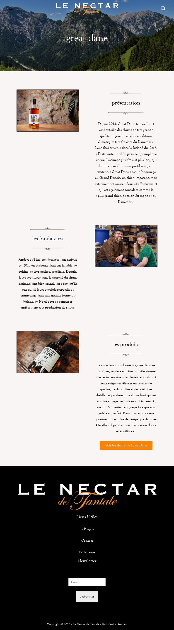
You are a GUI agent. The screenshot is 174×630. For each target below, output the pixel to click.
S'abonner (87, 596)
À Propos (87, 528)
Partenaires (87, 552)
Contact (87, 540)
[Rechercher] (163, 8)
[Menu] (11, 8)
